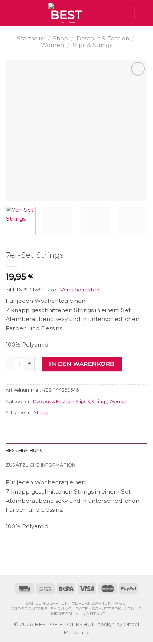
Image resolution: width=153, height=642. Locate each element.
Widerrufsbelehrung (41, 608)
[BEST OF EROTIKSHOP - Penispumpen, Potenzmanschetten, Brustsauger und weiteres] (66, 13)
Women (52, 45)
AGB (120, 603)
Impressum (64, 613)
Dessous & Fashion (102, 38)
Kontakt (93, 613)
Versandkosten (80, 289)
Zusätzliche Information (41, 465)
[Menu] (10, 13)
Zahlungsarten (47, 603)
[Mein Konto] (125, 13)
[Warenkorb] (143, 13)
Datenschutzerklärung (108, 608)
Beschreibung (25, 450)
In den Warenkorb (81, 363)
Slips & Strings (92, 45)
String (41, 412)
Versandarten (92, 603)
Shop (60, 38)
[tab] (76, 450)
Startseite (31, 38)
